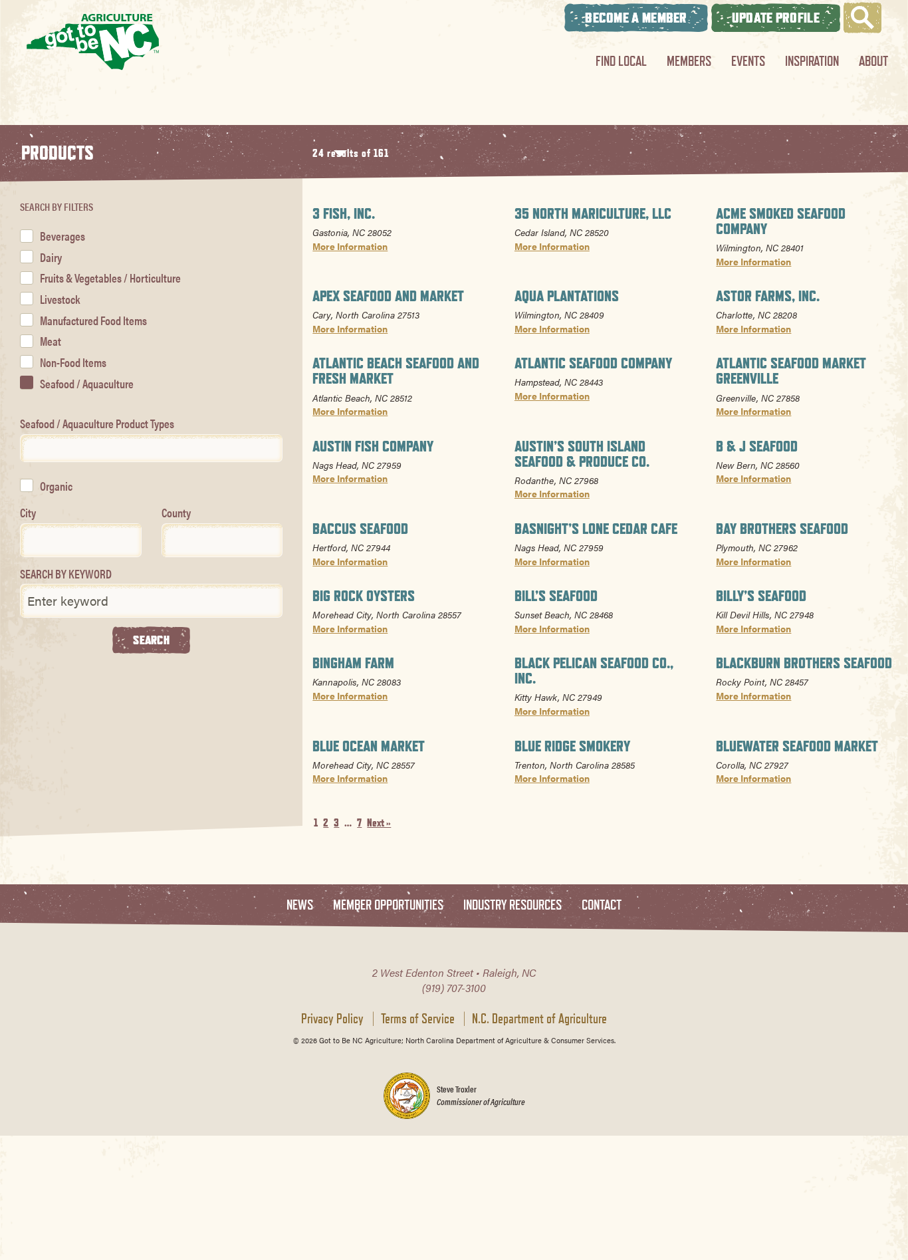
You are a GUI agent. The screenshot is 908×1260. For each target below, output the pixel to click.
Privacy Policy (332, 1019)
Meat (50, 340)
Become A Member (636, 17)
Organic (56, 485)
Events (748, 61)
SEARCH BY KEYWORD (66, 573)
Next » (379, 823)
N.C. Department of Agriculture (539, 1019)
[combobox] (151, 448)
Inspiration (812, 61)
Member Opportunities (388, 905)
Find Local (621, 61)
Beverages (62, 235)
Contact (602, 905)
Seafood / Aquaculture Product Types (97, 423)
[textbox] (28, 447)
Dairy (51, 257)
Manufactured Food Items (93, 320)
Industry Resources (512, 905)
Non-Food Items (73, 362)
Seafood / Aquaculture (87, 383)
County (176, 512)
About (873, 61)
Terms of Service (418, 1019)
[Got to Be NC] (93, 41)
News (299, 905)
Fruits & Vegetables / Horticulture (110, 277)
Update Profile (776, 17)
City (28, 512)
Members (689, 61)
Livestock (60, 299)
